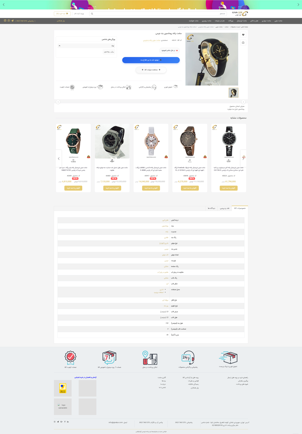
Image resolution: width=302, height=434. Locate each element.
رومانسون (165, 226)
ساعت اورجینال (242, 20)
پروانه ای (165, 300)
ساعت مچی (278, 20)
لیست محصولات (235, 27)
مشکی (166, 266)
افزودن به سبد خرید (228, 188)
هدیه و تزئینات (219, 20)
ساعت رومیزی (206, 20)
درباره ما (163, 384)
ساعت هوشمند (193, 20)
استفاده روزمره (159, 292)
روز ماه (166, 306)
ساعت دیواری (266, 20)
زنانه (166, 231)
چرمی (166, 249)
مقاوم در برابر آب (162, 272)
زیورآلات (230, 20)
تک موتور (165, 255)
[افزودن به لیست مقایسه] (243, 42)
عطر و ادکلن (254, 20)
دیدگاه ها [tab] (211, 208)
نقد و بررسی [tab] (224, 208)
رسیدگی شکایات (193, 384)
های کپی (165, 220)
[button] (298, 4)
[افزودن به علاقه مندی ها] (243, 35)
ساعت (226, 27)
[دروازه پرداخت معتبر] (62, 388)
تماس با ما (162, 387)
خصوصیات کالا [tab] (240, 208)
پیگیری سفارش (243, 381)
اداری (162, 289)
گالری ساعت (162, 377)
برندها (164, 381)
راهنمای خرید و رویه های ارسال (237, 377)
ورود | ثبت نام (79, 13)
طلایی (166, 237)
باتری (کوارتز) (163, 243)
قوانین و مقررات (193, 381)
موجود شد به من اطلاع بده (150, 60)
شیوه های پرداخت (242, 384)
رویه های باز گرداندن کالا (191, 377)
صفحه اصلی (244, 27)
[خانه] (238, 13)
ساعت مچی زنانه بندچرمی (151, 40)
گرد (167, 283)
